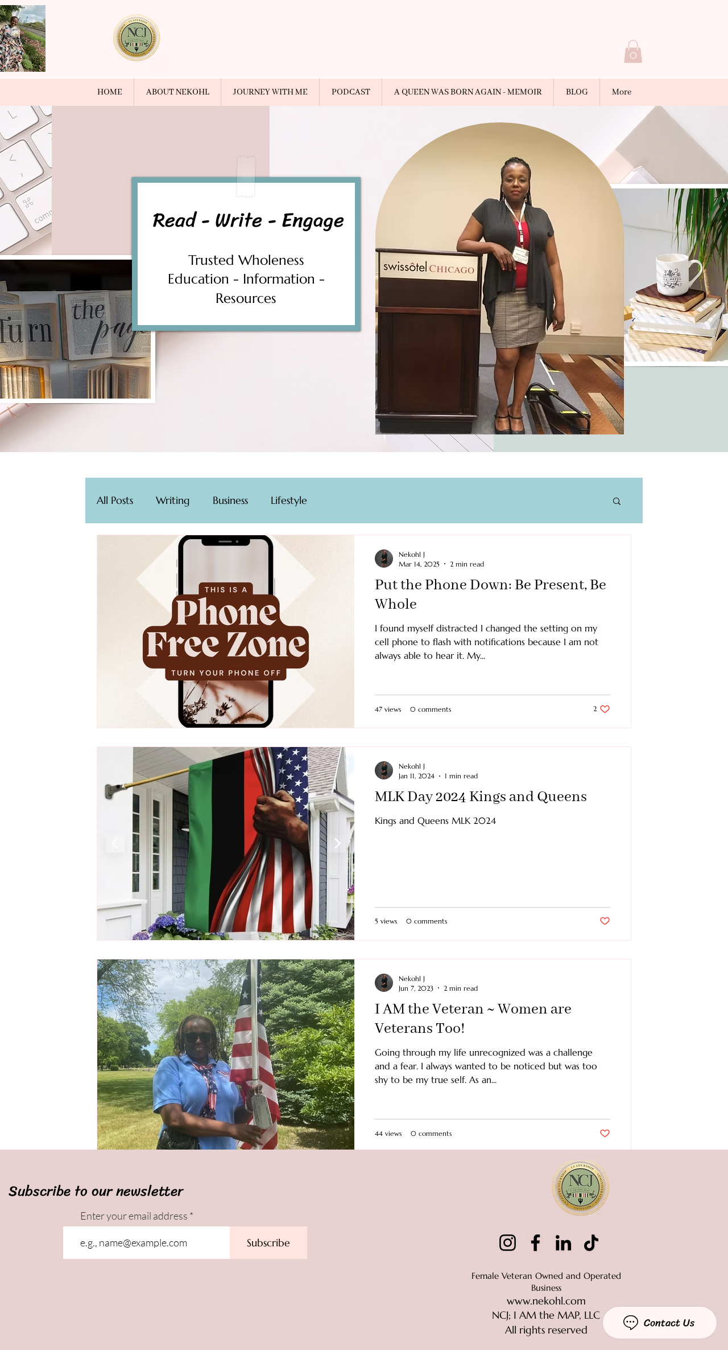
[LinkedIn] (563, 1243)
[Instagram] (508, 1243)
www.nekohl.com (546, 1300)
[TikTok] (591, 1243)
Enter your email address (134, 1216)
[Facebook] (535, 1243)
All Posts (115, 500)
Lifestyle (289, 500)
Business (230, 500)
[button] (633, 51)
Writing (173, 500)
